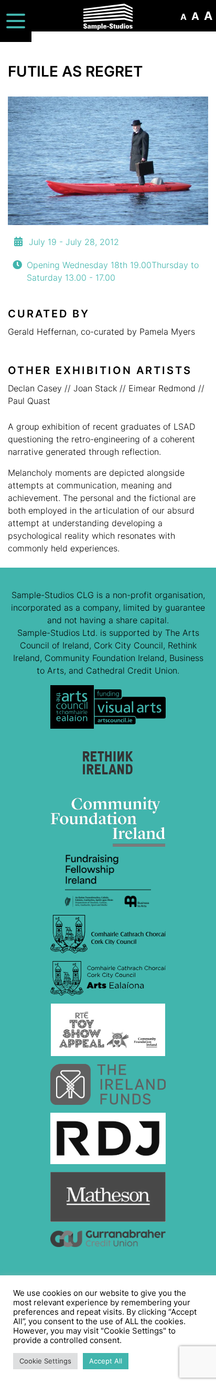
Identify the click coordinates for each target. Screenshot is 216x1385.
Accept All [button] (105, 1361)
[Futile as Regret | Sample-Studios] (108, 161)
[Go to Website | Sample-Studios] (108, 711)
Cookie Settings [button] (45, 1361)
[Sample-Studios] (108, 17)
